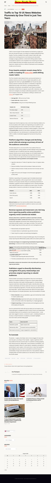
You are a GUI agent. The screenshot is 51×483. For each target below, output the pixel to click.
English (8, 431)
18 (13, 463)
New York (13, 358)
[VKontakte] (5, 80)
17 (7, 463)
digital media (7, 358)
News (23, 9)
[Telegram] (5, 83)
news (18, 358)
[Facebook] (5, 55)
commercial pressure (21, 205)
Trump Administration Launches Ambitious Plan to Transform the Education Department (12, 420)
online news (22, 358)
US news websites (37, 358)
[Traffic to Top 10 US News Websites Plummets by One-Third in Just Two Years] (25, 35)
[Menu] (5, 2)
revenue (11, 94)
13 (25, 461)
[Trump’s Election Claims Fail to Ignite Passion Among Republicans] (14, 390)
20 (25, 463)
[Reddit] (5, 77)
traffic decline (29, 358)
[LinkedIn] (5, 61)
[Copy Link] (5, 70)
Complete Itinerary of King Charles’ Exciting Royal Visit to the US (35, 399)
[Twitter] (5, 58)
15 (37, 461)
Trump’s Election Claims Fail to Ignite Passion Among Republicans (18, 366)
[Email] (5, 67)
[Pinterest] (5, 64)
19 (19, 463)
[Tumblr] (5, 74)
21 (31, 463)
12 (19, 461)
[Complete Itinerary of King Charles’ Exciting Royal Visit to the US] (36, 390)
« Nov (5, 470)
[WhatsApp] (5, 86)
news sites (29, 73)
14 (31, 461)
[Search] (46, 2)
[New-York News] (25, 2)
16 (43, 461)
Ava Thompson (11, 9)
